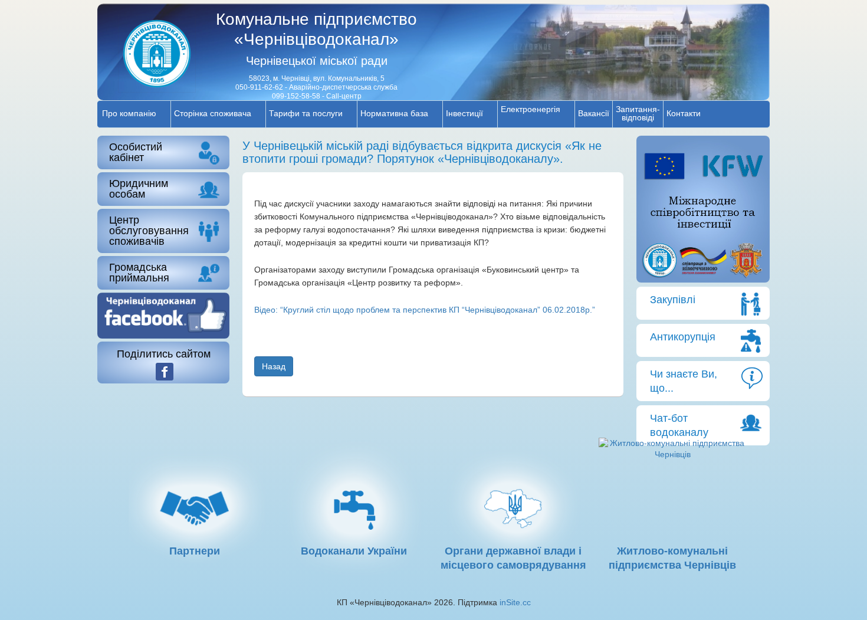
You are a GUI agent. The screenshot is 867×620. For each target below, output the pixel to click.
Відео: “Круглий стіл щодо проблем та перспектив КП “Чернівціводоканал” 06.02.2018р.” (424, 309)
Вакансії (593, 113)
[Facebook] (164, 371)
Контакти (683, 113)
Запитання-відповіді (638, 113)
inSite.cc (515, 602)
